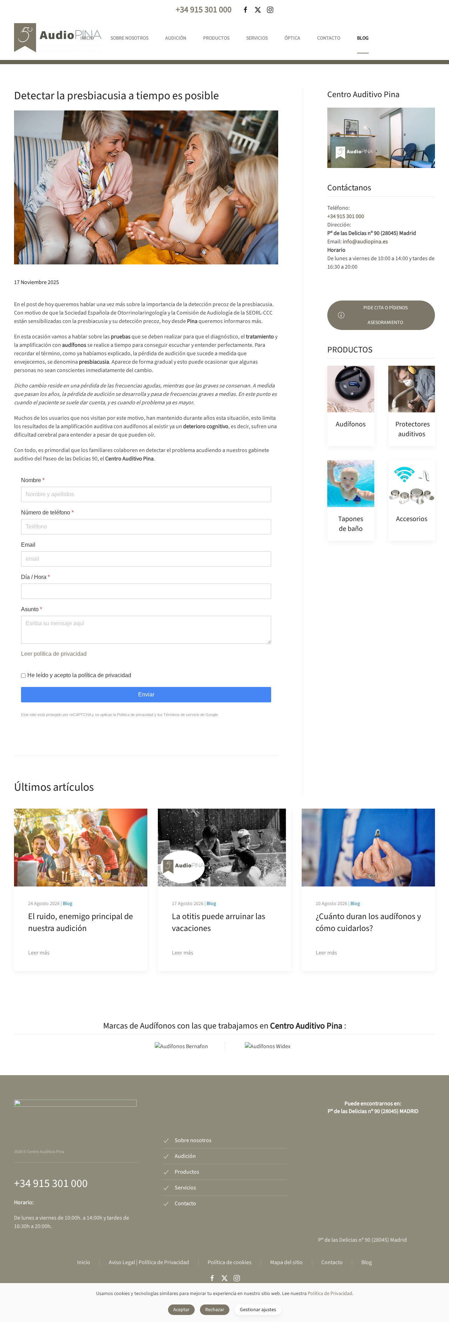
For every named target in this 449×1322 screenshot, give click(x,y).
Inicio (87, 37)
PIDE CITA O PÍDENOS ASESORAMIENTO (385, 315)
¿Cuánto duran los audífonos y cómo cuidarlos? (368, 922)
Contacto (328, 37)
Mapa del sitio (286, 1262)
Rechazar (214, 1309)
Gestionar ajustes (258, 1309)
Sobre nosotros (129, 37)
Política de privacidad (135, 715)
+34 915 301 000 (204, 10)
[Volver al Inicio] (58, 38)
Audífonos (351, 424)
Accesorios (411, 519)
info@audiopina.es (365, 241)
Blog (363, 37)
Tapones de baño (350, 524)
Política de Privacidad (330, 1293)
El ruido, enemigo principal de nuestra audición (80, 922)
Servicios (257, 37)
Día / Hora (35, 577)
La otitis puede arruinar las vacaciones (218, 922)
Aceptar (181, 1309)
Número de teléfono (47, 512)
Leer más (38, 953)
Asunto (31, 609)
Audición (175, 37)
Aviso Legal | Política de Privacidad (149, 1262)
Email (28, 545)
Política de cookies (230, 1262)
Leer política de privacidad (54, 654)
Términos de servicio (181, 715)
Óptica (292, 37)
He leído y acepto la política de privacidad (79, 675)
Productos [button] (216, 37)
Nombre (33, 480)
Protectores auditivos (412, 429)
